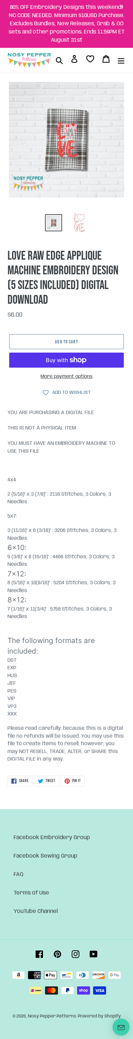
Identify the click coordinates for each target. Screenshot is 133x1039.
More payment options (66, 376)
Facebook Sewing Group (45, 856)
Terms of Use (31, 893)
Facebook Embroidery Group (52, 837)
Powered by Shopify (99, 1016)
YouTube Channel (36, 911)
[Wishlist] (90, 60)
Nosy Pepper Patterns (52, 1016)
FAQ (19, 874)
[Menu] (121, 60)
